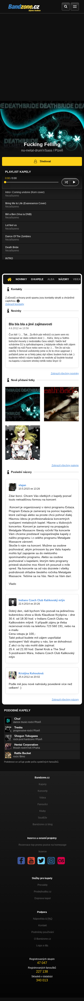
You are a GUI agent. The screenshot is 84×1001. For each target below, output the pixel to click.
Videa (42, 797)
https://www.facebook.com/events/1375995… (38, 503)
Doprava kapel (42, 898)
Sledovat (45, 161)
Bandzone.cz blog (43, 824)
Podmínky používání (42, 932)
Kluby (42, 811)
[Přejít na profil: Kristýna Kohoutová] (13, 675)
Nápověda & (42, 918)
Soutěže (42, 817)
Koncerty (43, 791)
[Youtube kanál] (31, 860)
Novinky (21, 279)
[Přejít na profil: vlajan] (13, 487)
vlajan (22, 485)
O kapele (37, 279)
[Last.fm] (61, 860)
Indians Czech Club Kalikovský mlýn (42, 600)
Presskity (43, 885)
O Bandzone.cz (42, 938)
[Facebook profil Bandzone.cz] (21, 860)
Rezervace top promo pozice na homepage (42, 844)
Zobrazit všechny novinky (65, 373)
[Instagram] (51, 860)
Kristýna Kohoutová (31, 673)
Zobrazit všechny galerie (65, 465)
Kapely (42, 784)
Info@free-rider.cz (30, 630)
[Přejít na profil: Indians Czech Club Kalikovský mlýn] (13, 602)
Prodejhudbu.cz (42, 891)
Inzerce (43, 851)
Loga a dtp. (42, 945)
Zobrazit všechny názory (65, 699)
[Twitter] (41, 860)
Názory (64, 279)
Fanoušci (43, 804)
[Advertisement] (42, 57)
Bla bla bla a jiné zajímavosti (30, 324)
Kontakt (42, 925)
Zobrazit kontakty (14, 304)
